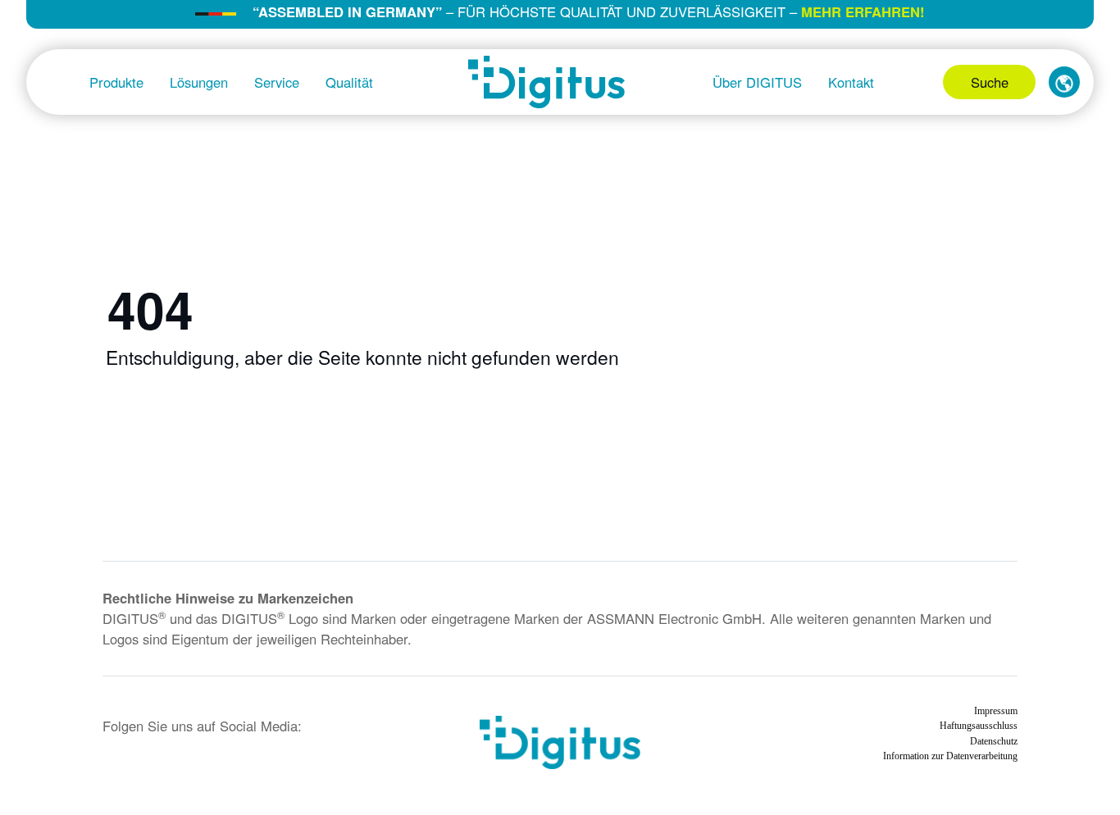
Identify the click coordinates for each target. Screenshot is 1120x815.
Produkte (116, 82)
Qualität (349, 82)
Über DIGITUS (757, 82)
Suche (989, 82)
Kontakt (851, 82)
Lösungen (199, 82)
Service (276, 82)
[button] (1064, 82)
